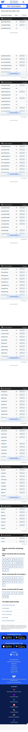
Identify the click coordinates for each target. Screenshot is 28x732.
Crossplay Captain (14, 712)
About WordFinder (14, 659)
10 (21, 593)
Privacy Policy (14, 667)
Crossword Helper (14, 696)
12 (7, 596)
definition (22, 21)
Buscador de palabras (14, 717)
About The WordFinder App (14, 661)
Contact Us (14, 665)
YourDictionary (14, 722)
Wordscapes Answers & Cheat (14, 691)
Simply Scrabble (14, 707)
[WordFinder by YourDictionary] (3, 2)
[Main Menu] (26, 2)
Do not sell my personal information (14, 682)
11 (3, 596)
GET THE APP (14, 2)
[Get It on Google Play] (20, 638)
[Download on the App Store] (8, 638)
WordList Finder (14, 701)
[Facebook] (11, 654)
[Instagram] (17, 654)
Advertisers (14, 663)
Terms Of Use (14, 669)
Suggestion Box (14, 671)
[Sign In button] (23, 2)
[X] (14, 654)
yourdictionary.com (4, 628)
